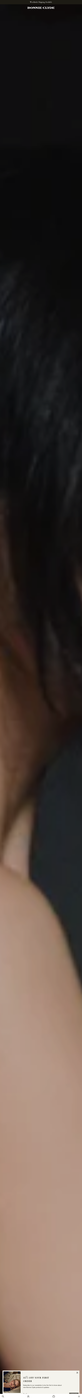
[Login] (28, 1396)
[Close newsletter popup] (77, 1372)
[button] (3, 1396)
